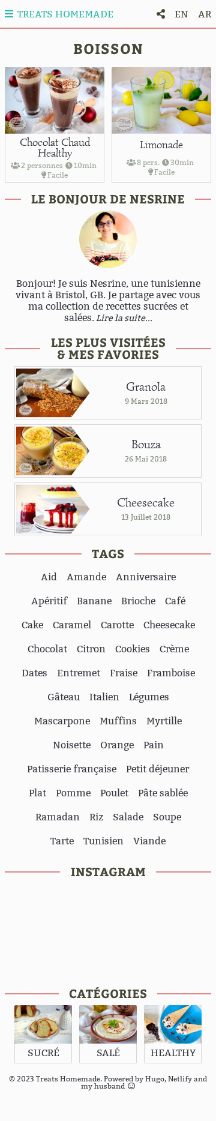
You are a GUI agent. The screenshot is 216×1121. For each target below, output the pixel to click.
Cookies (132, 649)
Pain (153, 745)
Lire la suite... (123, 318)
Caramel (72, 625)
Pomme (73, 793)
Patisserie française (71, 769)
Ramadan (57, 817)
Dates (34, 673)
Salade (128, 817)
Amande (86, 577)
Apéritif (49, 601)
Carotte (117, 625)
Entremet (78, 673)
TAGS (108, 553)
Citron (91, 649)
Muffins (118, 721)
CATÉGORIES (108, 993)
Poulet (114, 793)
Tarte (62, 841)
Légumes (149, 697)
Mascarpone (62, 721)
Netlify (180, 1078)
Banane (94, 601)
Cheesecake (169, 625)
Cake (32, 625)
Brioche (138, 601)
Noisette (72, 745)
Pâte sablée (163, 793)
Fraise (123, 673)
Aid (49, 577)
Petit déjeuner (157, 769)
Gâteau (63, 697)
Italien (104, 697)
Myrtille (164, 721)
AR (204, 14)
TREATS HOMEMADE (63, 14)
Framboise (171, 673)
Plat (37, 793)
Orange (117, 745)
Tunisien (103, 841)
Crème (174, 649)
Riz (96, 817)
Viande (149, 841)
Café (175, 601)
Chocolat (47, 649)
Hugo (154, 1078)
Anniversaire (146, 577)
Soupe (167, 817)
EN (181, 14)
